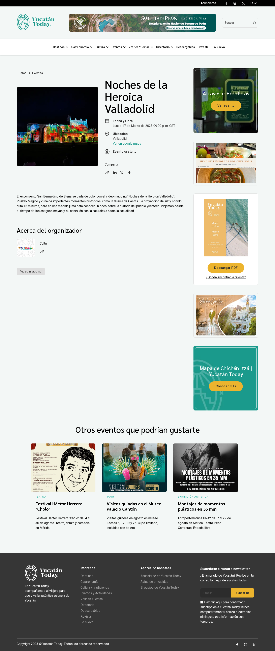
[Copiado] (107, 174)
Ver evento (226, 105)
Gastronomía (89, 582)
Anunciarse (208, 3)
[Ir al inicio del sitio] (36, 29)
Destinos (59, 47)
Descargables (185, 47)
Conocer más (226, 386)
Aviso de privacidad (154, 582)
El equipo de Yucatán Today (160, 587)
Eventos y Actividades (96, 593)
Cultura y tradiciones (95, 587)
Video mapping (30, 271)
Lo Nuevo (219, 47)
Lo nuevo (87, 622)
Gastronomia (80, 47)
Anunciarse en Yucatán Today (161, 576)
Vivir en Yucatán (139, 47)
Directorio (163, 47)
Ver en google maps (127, 143)
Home (23, 73)
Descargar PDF (226, 268)
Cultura (100, 47)
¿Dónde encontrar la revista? (226, 277)
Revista (204, 47)
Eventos (117, 47)
